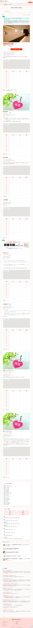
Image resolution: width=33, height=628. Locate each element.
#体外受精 (10, 549)
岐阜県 (9, 529)
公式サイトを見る (17, 49)
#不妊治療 (10, 560)
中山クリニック (6, 252)
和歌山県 (16, 520)
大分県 (14, 538)
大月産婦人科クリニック (7, 304)
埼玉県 (12, 517)
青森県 (14, 523)
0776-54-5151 (8, 115)
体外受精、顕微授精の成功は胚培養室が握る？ (12, 548)
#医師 (12, 546)
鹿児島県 (18, 538)
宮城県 (9, 523)
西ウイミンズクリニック (7, 431)
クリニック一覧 (17, 624)
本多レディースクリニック (7, 370)
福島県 (7, 523)
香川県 (7, 535)
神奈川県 (7, 517)
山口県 (14, 532)
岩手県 (12, 523)
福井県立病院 (5, 111)
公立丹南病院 (5, 199)
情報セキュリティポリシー (19, 621)
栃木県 (17, 517)
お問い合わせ (4, 624)
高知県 (12, 535)
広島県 (12, 532)
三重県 (12, 529)
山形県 (18, 523)
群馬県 (19, 517)
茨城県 (14, 517)
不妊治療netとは (4, 621)
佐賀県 (7, 538)
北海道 (5, 523)
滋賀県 (12, 520)
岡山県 (9, 532)
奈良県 (14, 520)
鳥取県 (5, 532)
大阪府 (5, 520)
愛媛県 (9, 535)
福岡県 (5, 538)
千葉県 (10, 517)
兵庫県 (9, 520)
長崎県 (9, 538)
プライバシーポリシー (5, 622)
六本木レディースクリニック (8, 45)
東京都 (5, 517)
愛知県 (5, 529)
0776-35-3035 (8, 308)
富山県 (12, 526)
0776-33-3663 (8, 436)
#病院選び (7, 546)
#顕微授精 (7, 549)
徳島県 (5, 535)
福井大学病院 (5, 157)
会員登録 (17, 623)
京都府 (7, 520)
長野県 (7, 526)
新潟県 (9, 526)
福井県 (16, 526)
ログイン (4, 623)
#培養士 (16, 549)
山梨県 (5, 526)
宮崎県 (16, 538)
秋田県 (16, 523)
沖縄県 (21, 538)
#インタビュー (10, 546)
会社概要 (17, 622)
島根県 (7, 532)
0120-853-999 (9, 55)
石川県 (14, 526)
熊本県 (12, 538)
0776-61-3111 (8, 161)
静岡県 (7, 529)
